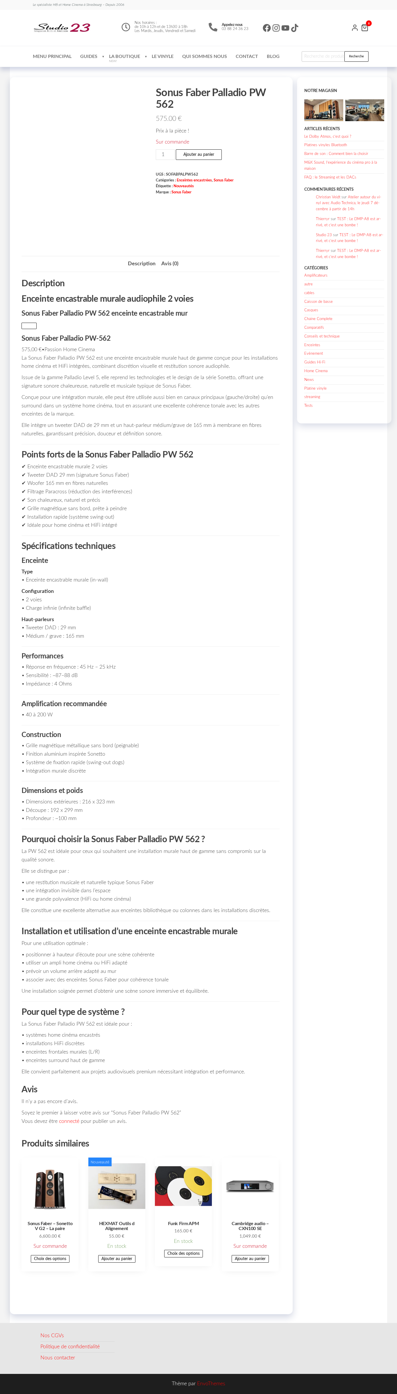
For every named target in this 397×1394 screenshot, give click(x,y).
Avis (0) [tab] (169, 263)
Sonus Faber (224, 180)
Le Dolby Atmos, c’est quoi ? (327, 137)
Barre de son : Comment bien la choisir (336, 154)
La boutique (124, 58)
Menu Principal (52, 56)
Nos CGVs (52, 1335)
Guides (88, 56)
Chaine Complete (318, 319)
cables (309, 293)
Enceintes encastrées (194, 180)
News (309, 380)
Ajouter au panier (198, 155)
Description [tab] (141, 263)
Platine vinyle (315, 389)
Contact (247, 56)
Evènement (313, 354)
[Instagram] (276, 28)
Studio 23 (324, 235)
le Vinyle (163, 56)
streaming (312, 397)
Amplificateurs (316, 276)
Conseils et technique (322, 336)
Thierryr (323, 219)
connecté (69, 1121)
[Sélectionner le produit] (29, 326)
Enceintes (312, 345)
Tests (308, 406)
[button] (151, 337)
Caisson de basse (318, 302)
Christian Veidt (328, 197)
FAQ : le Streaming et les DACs (330, 177)
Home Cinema (316, 371)
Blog (273, 56)
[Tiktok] (295, 28)
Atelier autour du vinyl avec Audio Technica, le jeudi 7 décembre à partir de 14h (348, 203)
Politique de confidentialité (70, 1346)
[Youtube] (285, 28)
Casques (311, 310)
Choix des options (50, 1259)
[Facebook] (267, 28)
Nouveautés (184, 186)
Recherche (356, 56)
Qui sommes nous (204, 56)
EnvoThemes (211, 1383)
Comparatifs (314, 328)
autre (308, 284)
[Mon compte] (355, 27)
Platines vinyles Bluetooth (325, 145)
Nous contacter (57, 1358)
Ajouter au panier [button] (116, 1259)
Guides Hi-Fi (314, 362)
